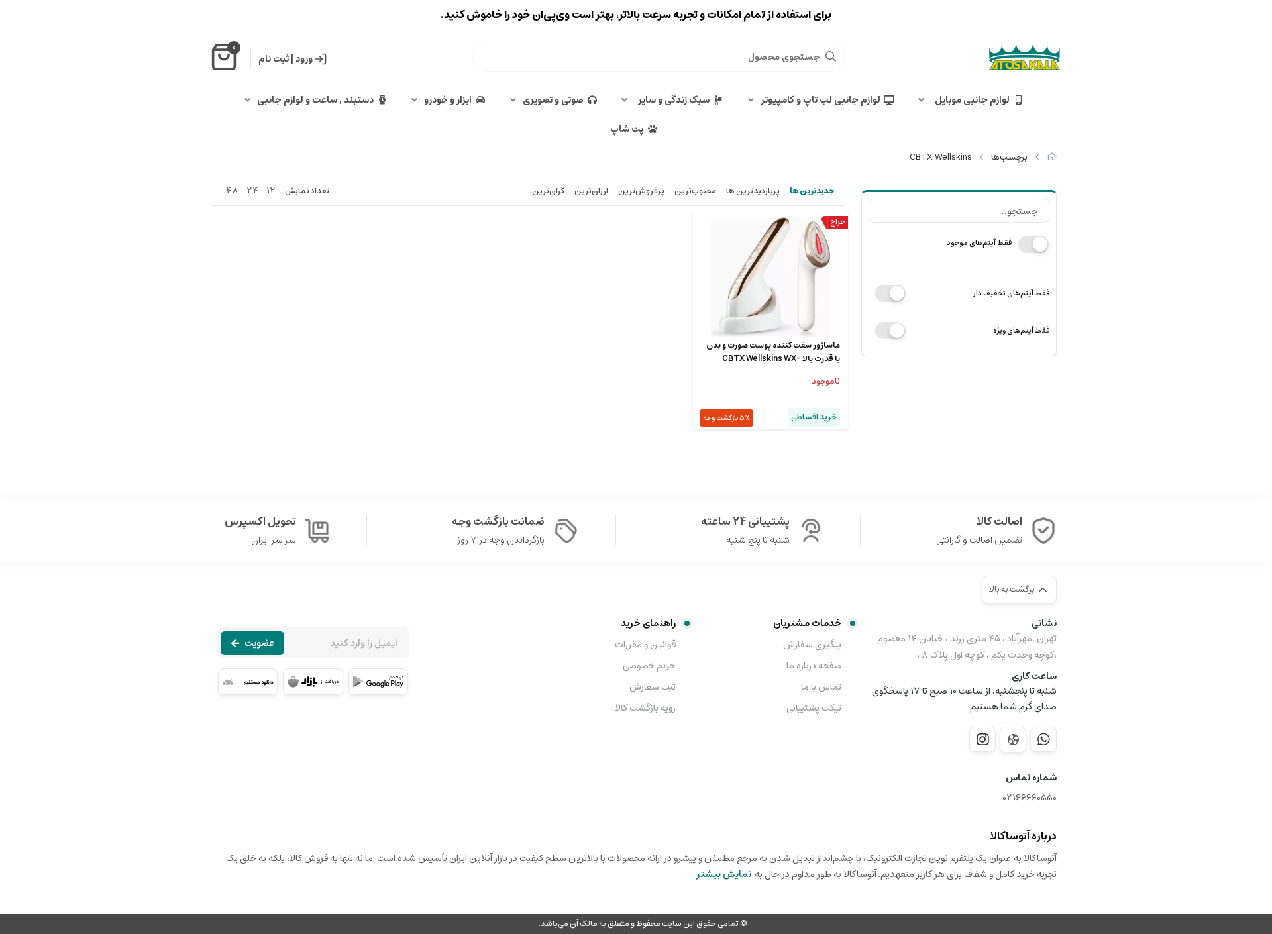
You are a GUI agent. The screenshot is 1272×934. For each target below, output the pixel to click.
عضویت (259, 643)
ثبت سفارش (652, 687)
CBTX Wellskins (941, 157)
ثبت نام (273, 59)
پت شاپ (626, 129)
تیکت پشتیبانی (813, 708)
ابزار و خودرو (448, 100)
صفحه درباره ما (813, 665)
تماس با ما (821, 687)
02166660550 (1030, 798)
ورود (304, 59)
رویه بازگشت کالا (645, 708)
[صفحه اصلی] (1052, 157)
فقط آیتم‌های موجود (979, 242)
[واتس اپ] (1043, 739)
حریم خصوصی (649, 665)
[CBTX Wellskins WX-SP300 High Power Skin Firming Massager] (770, 277)
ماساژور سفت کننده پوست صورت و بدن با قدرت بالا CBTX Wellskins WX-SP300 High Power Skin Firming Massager (773, 352)
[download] (248, 681)
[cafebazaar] (313, 681)
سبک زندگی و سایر (672, 100)
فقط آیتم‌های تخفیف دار (1011, 293)
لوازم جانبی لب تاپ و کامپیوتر (820, 100)
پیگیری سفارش (812, 644)
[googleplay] (378, 681)
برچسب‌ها (1009, 157)
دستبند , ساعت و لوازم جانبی (315, 100)
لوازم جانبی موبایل (970, 100)
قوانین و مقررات (645, 644)
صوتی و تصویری (553, 100)
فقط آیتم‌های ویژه (1021, 330)
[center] (830, 56)
